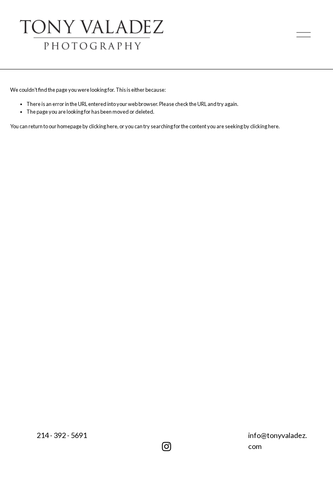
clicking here (103, 126)
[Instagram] (166, 446)
